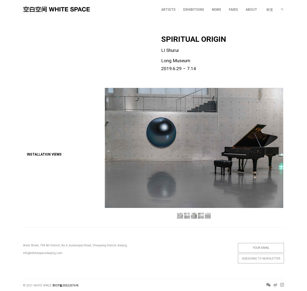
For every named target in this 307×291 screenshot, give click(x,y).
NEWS (216, 10)
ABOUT (251, 10)
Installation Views (44, 154)
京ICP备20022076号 (65, 285)
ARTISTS (168, 10)
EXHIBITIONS (193, 10)
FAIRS (233, 10)
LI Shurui (170, 50)
